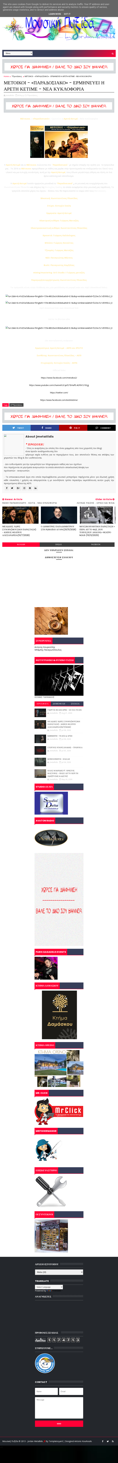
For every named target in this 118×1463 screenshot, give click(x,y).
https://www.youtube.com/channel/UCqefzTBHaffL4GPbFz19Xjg (59, 385)
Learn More (55, 14)
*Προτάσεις (17, 76)
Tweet (20, 428)
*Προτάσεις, (32, 95)
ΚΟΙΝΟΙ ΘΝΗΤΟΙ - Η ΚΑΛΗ (58, 759)
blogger (21, 544)
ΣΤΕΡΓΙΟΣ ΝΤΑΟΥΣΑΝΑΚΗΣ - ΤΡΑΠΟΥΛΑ (64, 747)
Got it (67, 14)
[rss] (113, 1441)
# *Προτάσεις (16, 405)
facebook (95, 544)
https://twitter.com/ (59, 392)
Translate (56, 1290)
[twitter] (108, 1441)
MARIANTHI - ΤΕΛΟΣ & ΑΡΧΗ (59, 736)
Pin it (77, 428)
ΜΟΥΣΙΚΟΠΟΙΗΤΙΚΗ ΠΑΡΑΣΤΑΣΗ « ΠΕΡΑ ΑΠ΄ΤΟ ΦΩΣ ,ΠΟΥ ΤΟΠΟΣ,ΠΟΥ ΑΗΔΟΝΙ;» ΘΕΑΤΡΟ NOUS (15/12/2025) (97, 531)
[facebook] (103, 1441)
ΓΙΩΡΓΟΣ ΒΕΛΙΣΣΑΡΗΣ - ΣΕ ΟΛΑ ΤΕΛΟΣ (64, 710)
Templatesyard (56, 1441)
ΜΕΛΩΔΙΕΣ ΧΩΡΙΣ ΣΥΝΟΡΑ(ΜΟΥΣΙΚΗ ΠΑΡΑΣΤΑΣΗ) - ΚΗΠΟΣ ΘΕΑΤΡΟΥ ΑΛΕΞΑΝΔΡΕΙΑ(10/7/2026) (19, 531)
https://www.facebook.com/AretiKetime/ (59, 400)
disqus (58, 544)
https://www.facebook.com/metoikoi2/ (59, 377)
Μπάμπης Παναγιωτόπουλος (48, 649)
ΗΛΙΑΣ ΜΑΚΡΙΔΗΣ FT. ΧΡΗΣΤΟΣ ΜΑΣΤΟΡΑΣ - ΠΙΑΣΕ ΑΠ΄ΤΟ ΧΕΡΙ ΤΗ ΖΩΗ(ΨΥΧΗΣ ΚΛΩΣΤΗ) (62, 773)
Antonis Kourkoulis (83, 1441)
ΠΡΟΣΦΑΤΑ (43, 703)
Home (6, 76)
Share (48, 428)
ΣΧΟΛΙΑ (75, 703)
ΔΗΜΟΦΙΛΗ (59, 703)
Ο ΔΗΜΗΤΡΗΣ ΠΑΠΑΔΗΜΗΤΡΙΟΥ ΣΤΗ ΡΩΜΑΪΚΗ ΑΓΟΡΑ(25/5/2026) (58, 528)
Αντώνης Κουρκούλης (45, 647)
